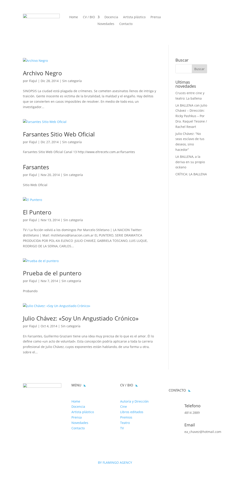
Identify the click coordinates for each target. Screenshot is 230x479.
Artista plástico (134, 17)
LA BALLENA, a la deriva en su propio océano (190, 161)
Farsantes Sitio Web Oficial (59, 134)
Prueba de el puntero (52, 273)
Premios (126, 417)
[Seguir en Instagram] (203, 17)
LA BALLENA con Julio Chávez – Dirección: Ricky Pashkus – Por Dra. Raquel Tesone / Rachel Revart (191, 116)
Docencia (111, 17)
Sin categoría (72, 81)
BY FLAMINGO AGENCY (115, 462)
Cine (123, 406)
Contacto (126, 24)
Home (73, 17)
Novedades (105, 24)
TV (122, 428)
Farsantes (36, 167)
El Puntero (37, 212)
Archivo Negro (42, 73)
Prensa (155, 17)
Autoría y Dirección (134, 401)
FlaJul (33, 81)
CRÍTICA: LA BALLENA (191, 174)
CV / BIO (89, 17)
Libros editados (131, 412)
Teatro (125, 423)
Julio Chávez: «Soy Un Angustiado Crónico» (81, 318)
